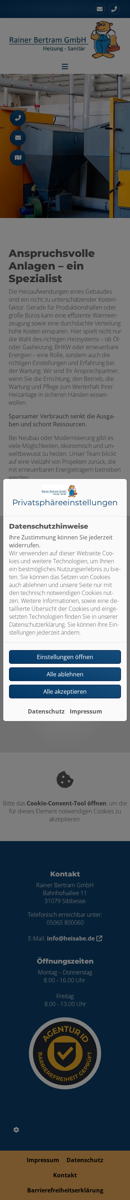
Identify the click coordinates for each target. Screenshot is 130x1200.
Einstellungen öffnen (65, 657)
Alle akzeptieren (65, 691)
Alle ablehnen (65, 674)
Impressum (86, 711)
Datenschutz (46, 711)
